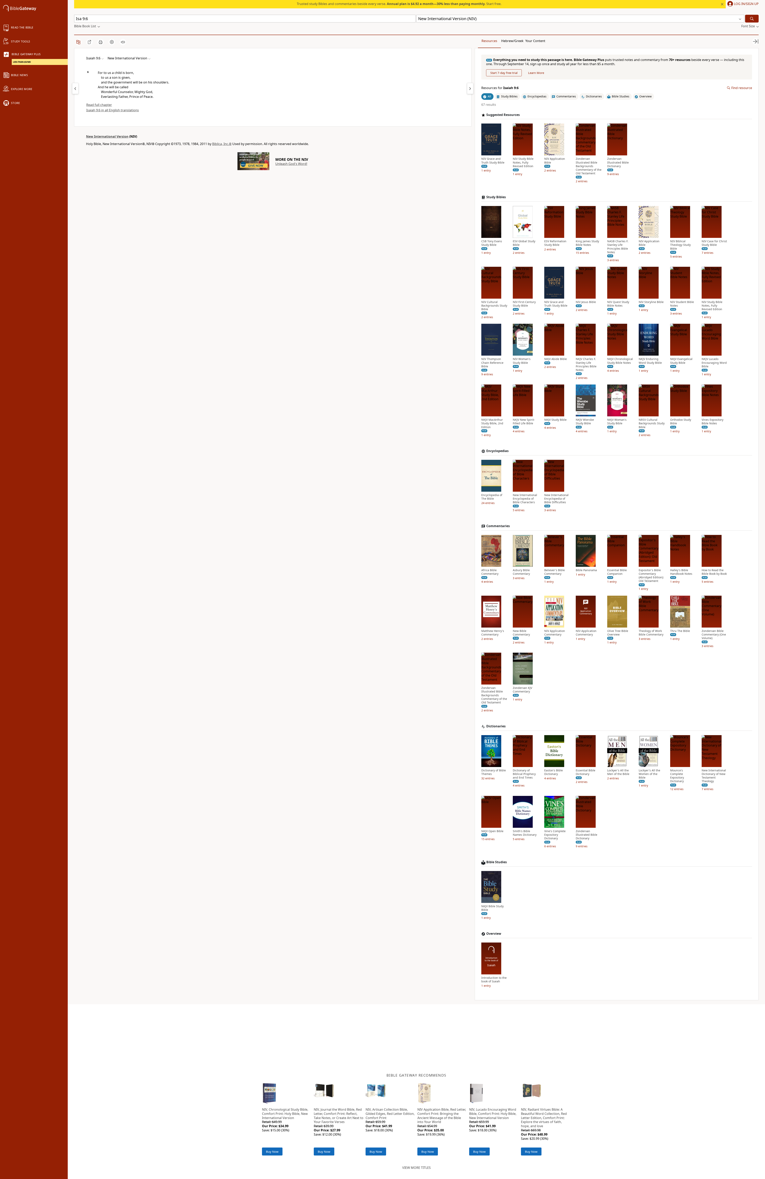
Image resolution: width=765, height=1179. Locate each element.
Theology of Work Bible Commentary (651, 632)
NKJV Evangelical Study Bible (681, 360)
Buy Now (272, 1151)
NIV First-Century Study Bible (524, 303)
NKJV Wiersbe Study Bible (585, 421)
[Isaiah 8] (75, 88)
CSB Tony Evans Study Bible (491, 243)
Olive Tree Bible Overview (617, 632)
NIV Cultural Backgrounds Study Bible (494, 305)
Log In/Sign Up (746, 4)
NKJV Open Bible (492, 831)
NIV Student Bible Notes (682, 303)
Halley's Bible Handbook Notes (681, 572)
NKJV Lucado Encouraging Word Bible (714, 362)
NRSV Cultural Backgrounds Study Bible (652, 423)
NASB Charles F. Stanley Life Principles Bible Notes (617, 246)
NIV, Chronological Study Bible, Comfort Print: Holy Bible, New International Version (285, 1113)
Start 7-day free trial (504, 73)
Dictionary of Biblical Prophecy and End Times (524, 774)
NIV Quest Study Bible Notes (618, 303)
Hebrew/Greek (512, 41)
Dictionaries (496, 726)
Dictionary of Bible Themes (493, 772)
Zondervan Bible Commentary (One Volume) (714, 634)
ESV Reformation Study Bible (555, 243)
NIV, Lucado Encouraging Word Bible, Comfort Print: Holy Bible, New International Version (492, 1113)
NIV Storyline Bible (651, 302)
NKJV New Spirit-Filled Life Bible (524, 421)
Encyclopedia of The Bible (491, 496)
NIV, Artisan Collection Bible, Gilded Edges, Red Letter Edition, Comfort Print (390, 1113)
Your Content (535, 41)
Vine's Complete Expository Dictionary (555, 834)
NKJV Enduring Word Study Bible (650, 360)
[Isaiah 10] (470, 88)
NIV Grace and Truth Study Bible (492, 160)
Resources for (500, 88)
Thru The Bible (680, 631)
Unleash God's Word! (291, 164)
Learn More (536, 73)
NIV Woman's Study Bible (522, 360)
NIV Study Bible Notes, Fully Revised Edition (523, 162)
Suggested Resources (503, 115)
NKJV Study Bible (555, 420)
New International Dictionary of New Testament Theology (714, 776)
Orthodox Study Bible (680, 421)
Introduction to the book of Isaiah (494, 979)
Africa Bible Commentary (489, 572)
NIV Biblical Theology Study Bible (680, 244)
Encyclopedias (497, 451)
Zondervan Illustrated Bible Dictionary (618, 162)
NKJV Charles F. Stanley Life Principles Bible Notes (586, 364)
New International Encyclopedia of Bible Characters (525, 498)
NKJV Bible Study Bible (492, 908)
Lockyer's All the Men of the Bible (618, 772)
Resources (489, 41)
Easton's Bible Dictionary (553, 772)
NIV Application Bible (554, 160)
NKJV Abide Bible (555, 359)
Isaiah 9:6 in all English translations (112, 110)
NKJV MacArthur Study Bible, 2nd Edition (492, 423)
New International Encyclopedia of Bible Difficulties (556, 498)
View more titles (416, 1167)
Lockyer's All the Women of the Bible (649, 774)
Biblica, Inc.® (221, 144)
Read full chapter (99, 105)
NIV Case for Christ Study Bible (714, 243)
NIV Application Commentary (554, 632)
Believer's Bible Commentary (554, 572)
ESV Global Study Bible (524, 243)
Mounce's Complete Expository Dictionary (677, 776)
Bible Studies (496, 862)
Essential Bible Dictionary (585, 772)
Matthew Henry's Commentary (492, 632)
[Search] (752, 19)
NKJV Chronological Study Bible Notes (620, 360)
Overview (493, 934)
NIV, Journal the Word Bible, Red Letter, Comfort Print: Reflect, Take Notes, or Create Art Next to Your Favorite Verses (338, 1115)
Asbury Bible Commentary (521, 572)
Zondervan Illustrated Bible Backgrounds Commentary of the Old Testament (588, 166)
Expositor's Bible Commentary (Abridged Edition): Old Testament (651, 575)
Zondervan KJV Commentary (522, 689)
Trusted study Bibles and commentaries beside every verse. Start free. (399, 4)
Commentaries (498, 526)
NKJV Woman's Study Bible (617, 421)
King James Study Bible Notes (587, 243)
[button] (742, 4)
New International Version (107, 136)
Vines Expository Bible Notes (712, 421)
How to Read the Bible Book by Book (714, 572)
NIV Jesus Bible (586, 302)
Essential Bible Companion (617, 572)
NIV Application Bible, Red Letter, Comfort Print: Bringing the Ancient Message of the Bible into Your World (441, 1115)
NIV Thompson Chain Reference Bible (492, 362)
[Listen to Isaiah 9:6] (123, 42)
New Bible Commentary (521, 632)
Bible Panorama (586, 570)
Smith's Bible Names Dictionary (524, 833)
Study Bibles (496, 197)
